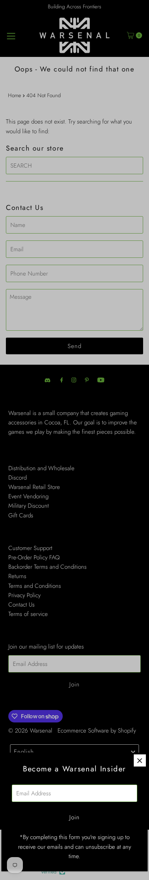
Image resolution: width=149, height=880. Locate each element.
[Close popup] (140, 760)
